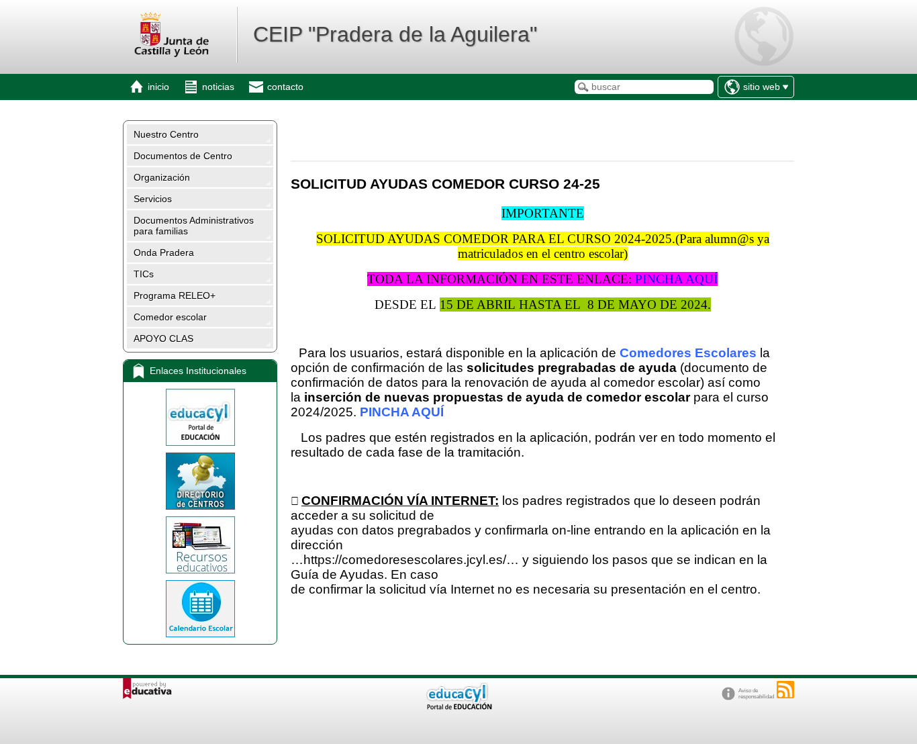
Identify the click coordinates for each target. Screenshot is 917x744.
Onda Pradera (164, 252)
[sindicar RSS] (785, 689)
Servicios (153, 198)
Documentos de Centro (183, 155)
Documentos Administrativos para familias (194, 225)
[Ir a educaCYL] (458, 706)
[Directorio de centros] (200, 481)
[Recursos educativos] (200, 544)
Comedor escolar (170, 317)
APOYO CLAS (163, 338)
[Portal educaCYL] (200, 417)
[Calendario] (200, 608)
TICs (144, 274)
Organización (162, 177)
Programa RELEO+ (174, 295)
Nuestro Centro (166, 134)
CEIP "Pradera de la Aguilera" (395, 34)
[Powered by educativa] (147, 688)
